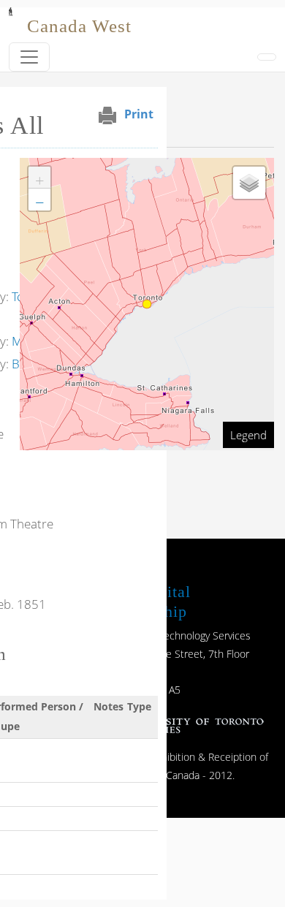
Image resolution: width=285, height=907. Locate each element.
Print (138, 114)
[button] (39, 178)
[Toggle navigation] (29, 57)
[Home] (10, 18)
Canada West (79, 26)
